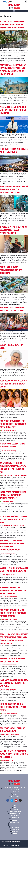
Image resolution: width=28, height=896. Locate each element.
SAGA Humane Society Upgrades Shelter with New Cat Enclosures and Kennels (14, 189)
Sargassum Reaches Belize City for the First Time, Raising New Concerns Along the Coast (14, 637)
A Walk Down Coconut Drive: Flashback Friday (12, 445)
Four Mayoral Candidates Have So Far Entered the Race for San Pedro (14, 682)
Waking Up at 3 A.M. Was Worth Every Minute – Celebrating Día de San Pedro (14, 754)
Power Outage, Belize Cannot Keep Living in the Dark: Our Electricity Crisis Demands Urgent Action (13, 70)
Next (1, 773)
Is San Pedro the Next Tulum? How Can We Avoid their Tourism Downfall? (13, 495)
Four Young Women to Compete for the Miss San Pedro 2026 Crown (13, 383)
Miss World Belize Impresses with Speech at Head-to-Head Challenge (13, 109)
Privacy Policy (5, 845)
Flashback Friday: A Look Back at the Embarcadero (14, 150)
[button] (26, 1)
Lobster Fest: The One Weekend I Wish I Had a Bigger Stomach (14, 569)
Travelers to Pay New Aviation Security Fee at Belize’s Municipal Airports (13, 229)
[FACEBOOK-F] (4, 2)
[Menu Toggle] (14, 11)
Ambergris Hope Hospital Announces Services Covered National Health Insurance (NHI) (13, 468)
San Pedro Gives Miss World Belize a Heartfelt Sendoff (12, 309)
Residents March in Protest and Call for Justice (12, 660)
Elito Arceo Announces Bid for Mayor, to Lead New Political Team (13, 519)
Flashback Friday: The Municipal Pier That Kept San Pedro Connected (13, 590)
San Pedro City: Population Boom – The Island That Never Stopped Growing (13, 613)
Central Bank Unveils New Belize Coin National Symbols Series (13, 706)
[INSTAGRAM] (11, 2)
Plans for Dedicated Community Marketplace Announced (11, 270)
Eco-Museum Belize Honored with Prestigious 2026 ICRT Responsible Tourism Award (12, 24)
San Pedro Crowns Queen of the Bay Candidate (12, 730)
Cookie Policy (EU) (15, 845)
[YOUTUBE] (9, 2)
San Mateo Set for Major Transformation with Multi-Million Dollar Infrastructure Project (12, 545)
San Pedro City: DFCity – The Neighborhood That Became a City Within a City (13, 424)
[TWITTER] (6, 2)
